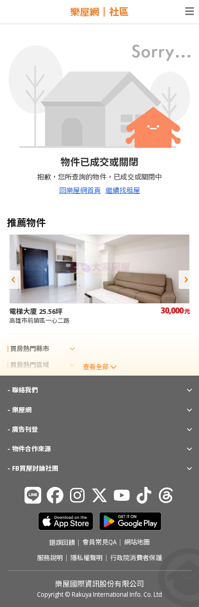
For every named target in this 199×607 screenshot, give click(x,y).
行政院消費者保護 (136, 558)
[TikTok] (144, 495)
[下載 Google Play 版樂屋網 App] (130, 521)
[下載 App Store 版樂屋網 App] (65, 521)
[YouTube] (121, 495)
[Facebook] (55, 495)
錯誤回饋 (62, 542)
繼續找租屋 (123, 190)
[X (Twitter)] (99, 495)
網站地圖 (137, 542)
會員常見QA (99, 542)
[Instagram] (77, 495)
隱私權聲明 (86, 558)
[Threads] (166, 495)
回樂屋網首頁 (80, 190)
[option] (99, 279)
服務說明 (50, 558)
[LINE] (33, 495)
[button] (13, 279)
